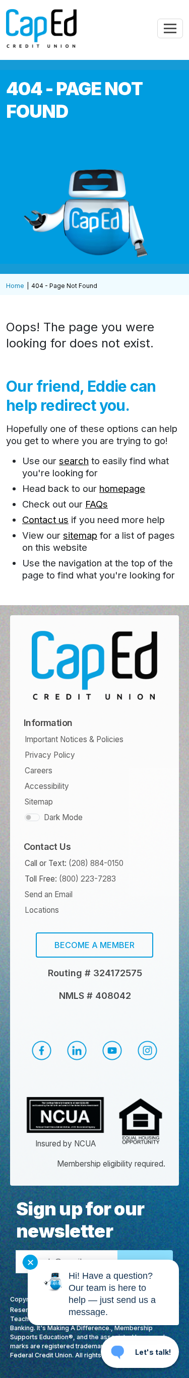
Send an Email (49, 894)
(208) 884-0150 (96, 863)
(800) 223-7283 (87, 879)
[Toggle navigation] (170, 28)
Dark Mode (63, 817)
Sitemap (39, 802)
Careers (38, 770)
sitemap (80, 535)
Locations (42, 910)
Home (15, 285)
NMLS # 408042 (95, 995)
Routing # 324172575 (95, 973)
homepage (122, 488)
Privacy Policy (50, 755)
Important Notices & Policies (74, 739)
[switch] (32, 817)
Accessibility (47, 786)
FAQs (96, 504)
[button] (41, 1050)
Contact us (45, 519)
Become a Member (94, 945)
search (74, 460)
